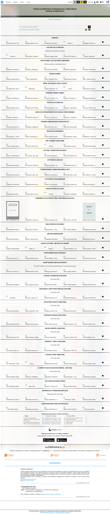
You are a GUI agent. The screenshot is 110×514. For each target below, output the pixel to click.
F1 (97, 2)
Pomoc (22, 2)
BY (85, 2)
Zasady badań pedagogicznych (30, 418)
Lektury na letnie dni (27, 469)
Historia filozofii (26, 420)
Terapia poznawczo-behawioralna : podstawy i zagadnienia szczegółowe (80, 418)
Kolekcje (37, 29)
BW (78, 2)
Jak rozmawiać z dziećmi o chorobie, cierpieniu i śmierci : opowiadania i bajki (60, 422)
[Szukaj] (89, 27)
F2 (101, 2)
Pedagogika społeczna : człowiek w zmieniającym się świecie (36, 419)
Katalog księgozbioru (55, 19)
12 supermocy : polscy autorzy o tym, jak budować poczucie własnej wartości (60, 420)
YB (82, 2)
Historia (15, 2)
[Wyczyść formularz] (86, 30)
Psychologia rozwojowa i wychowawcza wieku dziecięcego (35, 422)
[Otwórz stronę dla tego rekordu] (13, 42)
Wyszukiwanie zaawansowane (26, 29)
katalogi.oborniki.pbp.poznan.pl (28, 479)
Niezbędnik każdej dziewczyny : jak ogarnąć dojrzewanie (56, 418)
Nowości (8, 2)
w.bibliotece (47, 450)
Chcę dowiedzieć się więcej (47, 512)
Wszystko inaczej (69, 422)
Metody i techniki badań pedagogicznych (32, 423)
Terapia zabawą (69, 423)
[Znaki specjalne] (89, 30)
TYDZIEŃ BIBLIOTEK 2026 (28, 486)
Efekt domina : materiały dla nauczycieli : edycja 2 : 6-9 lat (56, 423)
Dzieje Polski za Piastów (71, 419)
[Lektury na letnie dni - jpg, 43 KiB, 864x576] (27, 480)
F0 (95, 2)
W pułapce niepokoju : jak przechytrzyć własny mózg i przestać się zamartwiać (81, 420)
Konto (28, 2)
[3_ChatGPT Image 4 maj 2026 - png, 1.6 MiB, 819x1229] (51, 494)
